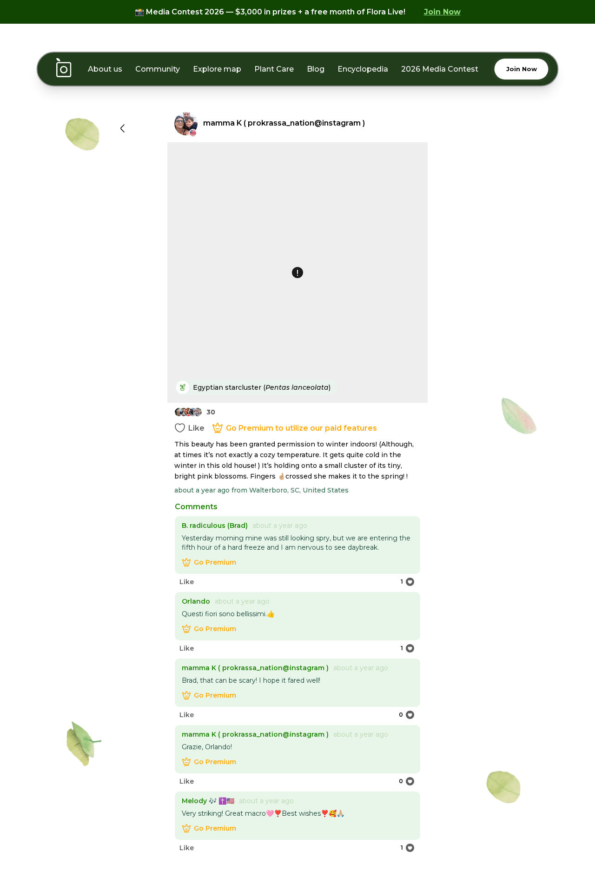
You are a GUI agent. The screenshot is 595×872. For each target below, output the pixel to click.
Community (157, 69)
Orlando (196, 601)
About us (105, 69)
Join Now (442, 11)
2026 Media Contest (439, 69)
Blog (315, 69)
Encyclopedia (362, 69)
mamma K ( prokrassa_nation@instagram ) (255, 668)
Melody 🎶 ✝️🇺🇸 (208, 801)
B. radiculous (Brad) (215, 525)
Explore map (217, 69)
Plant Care (274, 69)
